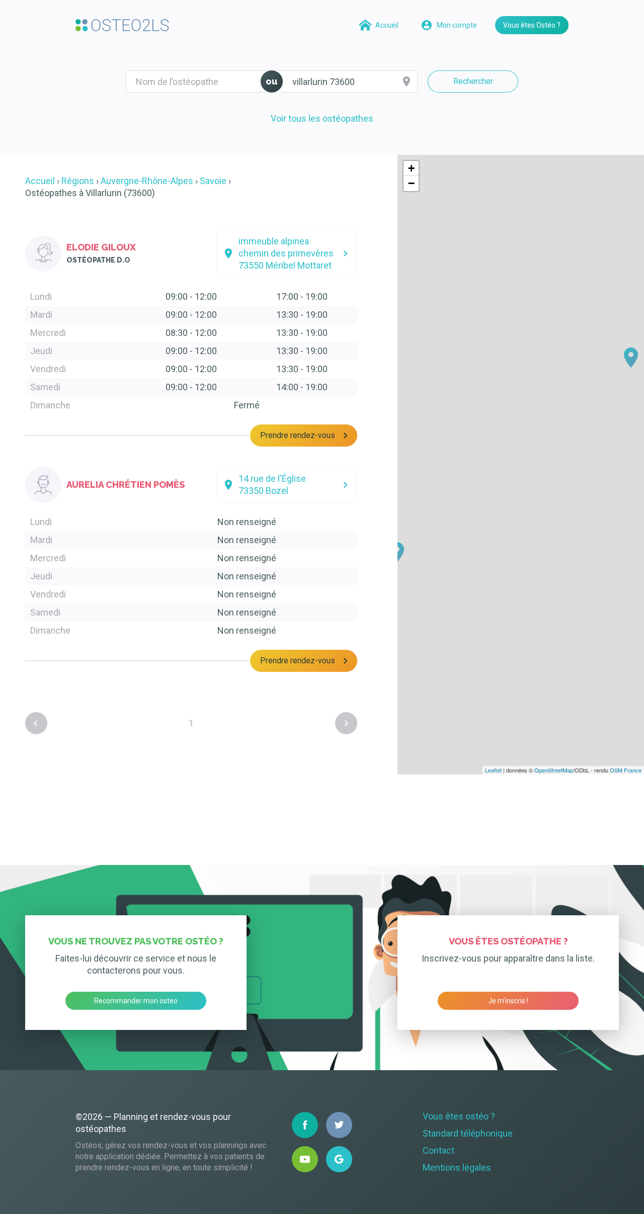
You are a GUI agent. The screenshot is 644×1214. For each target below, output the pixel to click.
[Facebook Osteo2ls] (305, 1125)
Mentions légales (457, 1167)
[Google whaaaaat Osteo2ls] (339, 1159)
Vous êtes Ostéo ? (531, 25)
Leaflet (493, 770)
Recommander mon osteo (136, 1001)
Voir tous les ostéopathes (322, 118)
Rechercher (473, 81)
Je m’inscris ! (508, 1001)
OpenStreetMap (553, 770)
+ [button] (411, 168)
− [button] (411, 183)
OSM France (625, 770)
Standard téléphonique (468, 1133)
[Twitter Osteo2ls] (339, 1125)
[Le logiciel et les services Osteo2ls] (122, 25)
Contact (438, 1150)
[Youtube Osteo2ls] (305, 1159)
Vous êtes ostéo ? (459, 1116)
